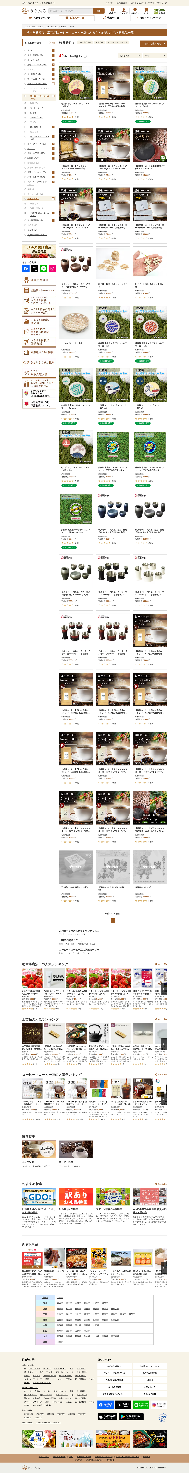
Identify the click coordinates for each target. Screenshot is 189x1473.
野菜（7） (31, 69)
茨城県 (60, 1308)
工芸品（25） (33, 199)
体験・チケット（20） (37, 172)
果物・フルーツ (60, 1369)
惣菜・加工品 (82, 1372)
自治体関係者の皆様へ (94, 1460)
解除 (53, 43)
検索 (98, 11)
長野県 (105, 1314)
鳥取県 (60, 1325)
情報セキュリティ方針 (104, 1457)
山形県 (96, 1303)
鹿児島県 (115, 1336)
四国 (45, 1331)
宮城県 (78, 1303)
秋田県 (87, 1303)
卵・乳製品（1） (34, 74)
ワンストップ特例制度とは (114, 1373)
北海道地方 (28, 1414)
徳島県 (60, 1331)
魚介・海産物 (34, 1369)
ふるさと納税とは (114, 1366)
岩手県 (69, 1303)
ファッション (57, 1379)
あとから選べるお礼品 (42, 1383)
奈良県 (105, 1319)
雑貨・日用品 (80, 1376)
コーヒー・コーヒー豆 (76, 934)
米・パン (46, 1369)
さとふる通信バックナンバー (114, 1394)
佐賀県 (69, 1336)
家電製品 (36, 1376)
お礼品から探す (28, 1365)
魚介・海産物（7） (35, 55)
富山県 (69, 1314)
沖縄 (45, 1342)
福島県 (105, 1303)
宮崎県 (105, 1336)
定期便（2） (32, 230)
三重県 (60, 1319)
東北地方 (40, 1414)
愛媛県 (78, 1331)
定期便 (27, 1383)
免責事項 (146, 1457)
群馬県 (78, 1308)
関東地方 (50, 1414)
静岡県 (123, 1314)
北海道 (45, 1297)
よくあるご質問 (137, 3)
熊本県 (87, 1336)
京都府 (78, 1319)
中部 (45, 1314)
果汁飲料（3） (36, 127)
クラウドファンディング (157, 3)
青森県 (60, 1303)
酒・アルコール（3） (36, 79)
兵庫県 (96, 1319)
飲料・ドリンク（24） (37, 83)
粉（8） (33, 113)
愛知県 (132, 1314)
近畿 (45, 1319)
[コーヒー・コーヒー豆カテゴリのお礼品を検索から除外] (109, 42)
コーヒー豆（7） (37, 108)
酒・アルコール (30, 1372)
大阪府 (87, 1319)
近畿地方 (71, 1414)
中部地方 (61, 1414)
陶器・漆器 (70, 944)
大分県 (96, 1336)
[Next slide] (164, 989)
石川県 (78, 1314)
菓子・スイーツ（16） (37, 144)
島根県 (69, 1325)
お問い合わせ (149, 1387)
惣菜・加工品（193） (36, 153)
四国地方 (27, 1417)
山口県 (96, 1325)
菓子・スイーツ (62, 1372)
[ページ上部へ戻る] (178, 1453)
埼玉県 (87, 1308)
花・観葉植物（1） (35, 220)
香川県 (69, 1331)
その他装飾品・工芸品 (86, 944)
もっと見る (162, 964)
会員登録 (149, 1380)
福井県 (87, 1314)
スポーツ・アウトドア (33, 1379)
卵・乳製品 (81, 1369)
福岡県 (60, 1336)
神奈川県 (115, 1308)
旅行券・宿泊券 (49, 1376)
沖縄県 (60, 1342)
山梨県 (96, 1314)
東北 (45, 1303)
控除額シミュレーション (149, 1366)
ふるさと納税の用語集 (114, 1380)
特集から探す (27, 1422)
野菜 (71, 1369)
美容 (47, 1379)
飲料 (61, 953)
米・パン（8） (33, 60)
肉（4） (30, 50)
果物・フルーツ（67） (37, 65)
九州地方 (38, 1417)
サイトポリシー (59, 1457)
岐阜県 (114, 1314)
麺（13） (31, 148)
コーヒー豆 (70, 953)
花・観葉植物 (80, 1379)
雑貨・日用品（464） (36, 177)
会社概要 (78, 1460)
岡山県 (78, 1325)
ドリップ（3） (36, 117)
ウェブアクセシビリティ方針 (127, 1457)
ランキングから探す (30, 1388)
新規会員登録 (122, 3)
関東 (45, 1308)
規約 (71, 1457)
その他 (91, 1379)
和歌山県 (115, 1319)
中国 (45, 1325)
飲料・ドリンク (46, 1372)
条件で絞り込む (153, 43)
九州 (45, 1336)
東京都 (105, 1308)
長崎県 (78, 1336)
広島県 (87, 1325)
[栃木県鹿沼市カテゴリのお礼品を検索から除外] (79, 42)
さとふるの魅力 (150, 1394)
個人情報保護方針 (84, 1457)
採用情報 (110, 1460)
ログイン (109, 3)
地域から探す (27, 1410)
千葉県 (96, 1308)
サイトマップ (44, 1457)
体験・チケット (65, 1376)
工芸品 (61, 934)
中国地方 (81, 1414)
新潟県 (60, 1314)
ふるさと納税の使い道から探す (48, 1422)
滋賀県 (69, 1319)
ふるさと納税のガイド (112, 11)
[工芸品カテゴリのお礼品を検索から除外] (97, 42)
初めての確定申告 (150, 1373)
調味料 (27, 1376)
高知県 (87, 1331)
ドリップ (85, 953)
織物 (61, 944)
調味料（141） (33, 158)
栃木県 (69, 1308)
